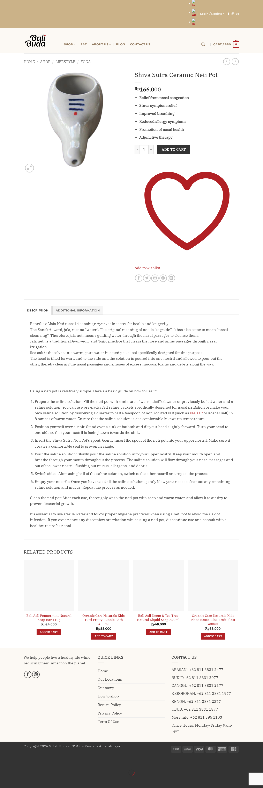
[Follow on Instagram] (233, 14)
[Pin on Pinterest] (163, 278)
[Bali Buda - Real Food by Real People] (41, 40)
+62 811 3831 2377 (204, 701)
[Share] (30, 761)
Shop (45, 61)
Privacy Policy (110, 713)
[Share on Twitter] (146, 278)
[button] (212, 13)
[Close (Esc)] (43, 761)
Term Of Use (108, 721)
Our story (106, 687)
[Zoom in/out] (4, 761)
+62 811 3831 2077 (201, 677)
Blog (120, 44)
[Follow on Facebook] (228, 14)
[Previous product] (235, 61)
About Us (100, 44)
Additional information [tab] (78, 310)
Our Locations (110, 679)
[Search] (203, 44)
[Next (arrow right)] (17, 780)
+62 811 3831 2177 (206, 685)
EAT (84, 44)
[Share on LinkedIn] (171, 278)
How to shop (108, 696)
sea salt (196, 413)
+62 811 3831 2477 (206, 669)
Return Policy (109, 704)
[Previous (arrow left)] (4, 780)
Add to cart (174, 149)
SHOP (68, 44)
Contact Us (140, 44)
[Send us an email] (237, 14)
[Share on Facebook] (138, 278)
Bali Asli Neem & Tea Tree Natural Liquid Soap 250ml (158, 617)
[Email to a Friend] (155, 278)
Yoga (86, 61)
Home (29, 61)
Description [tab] (37, 310)
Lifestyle (65, 61)
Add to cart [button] (49, 632)
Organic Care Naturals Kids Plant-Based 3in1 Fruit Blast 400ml (213, 619)
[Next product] (226, 61)
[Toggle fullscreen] (17, 761)
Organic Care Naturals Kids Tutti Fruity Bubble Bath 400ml (103, 619)
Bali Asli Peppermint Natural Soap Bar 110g (49, 617)
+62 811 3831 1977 (214, 693)
